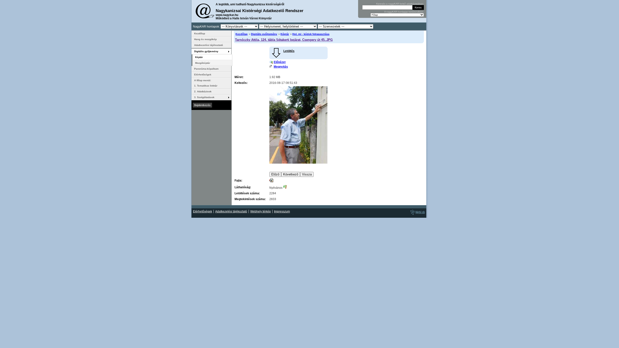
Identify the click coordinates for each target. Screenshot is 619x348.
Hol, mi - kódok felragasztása (310, 34)
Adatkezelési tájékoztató (208, 45)
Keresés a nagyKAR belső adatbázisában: (400, 3)
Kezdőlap (242, 34)
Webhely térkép (260, 211)
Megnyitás (281, 66)
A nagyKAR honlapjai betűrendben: (404, 11)
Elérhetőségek (202, 74)
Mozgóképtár (202, 63)
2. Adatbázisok (203, 91)
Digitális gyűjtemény (264, 34)
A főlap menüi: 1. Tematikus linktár (205, 83)
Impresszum (282, 211)
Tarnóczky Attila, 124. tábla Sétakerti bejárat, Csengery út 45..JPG (284, 40)
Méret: (239, 77)
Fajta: (238, 180)
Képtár (284, 34)
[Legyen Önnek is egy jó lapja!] (417, 214)
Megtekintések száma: (250, 199)
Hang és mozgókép (205, 39)
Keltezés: (241, 83)
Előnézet (280, 62)
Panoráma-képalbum (206, 68)
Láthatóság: (243, 187)
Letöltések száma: (247, 193)
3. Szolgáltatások (204, 97)
